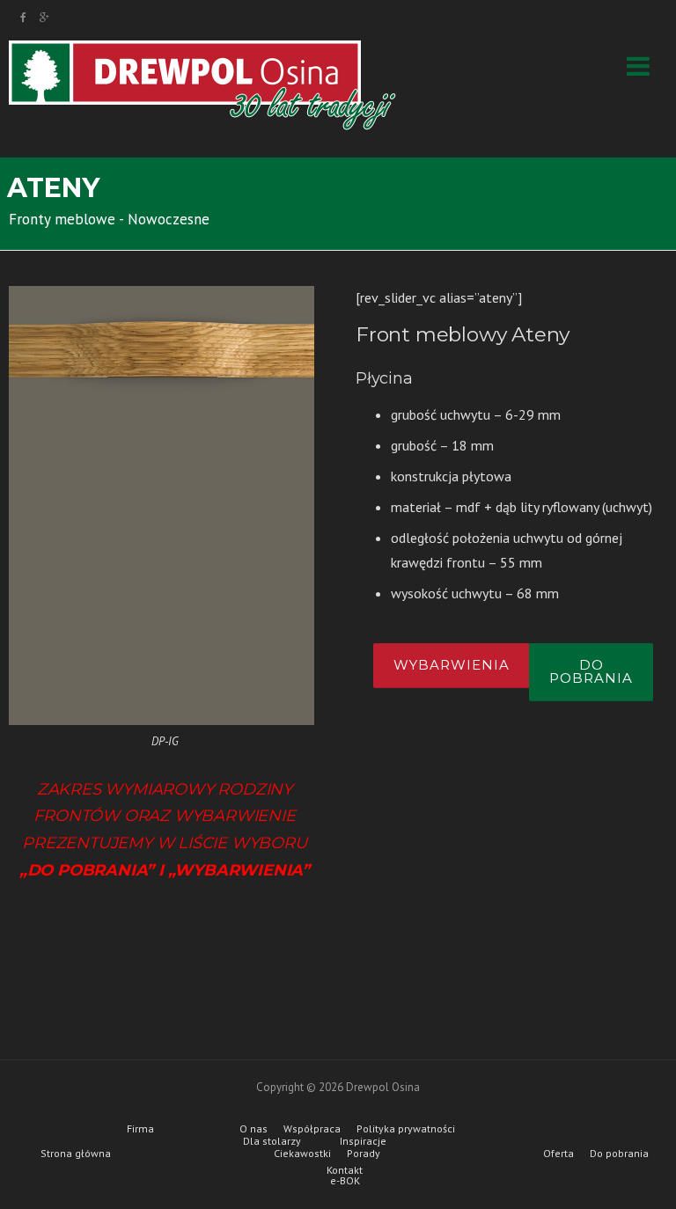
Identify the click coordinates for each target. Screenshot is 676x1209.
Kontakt (345, 1170)
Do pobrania (591, 671)
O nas (253, 1129)
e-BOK (345, 1181)
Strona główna (75, 1153)
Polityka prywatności (405, 1129)
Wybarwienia (451, 664)
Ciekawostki (302, 1153)
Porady (363, 1153)
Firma (140, 1129)
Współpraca (312, 1129)
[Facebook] (23, 17)
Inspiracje (363, 1141)
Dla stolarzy (272, 1141)
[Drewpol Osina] (202, 84)
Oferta (558, 1153)
